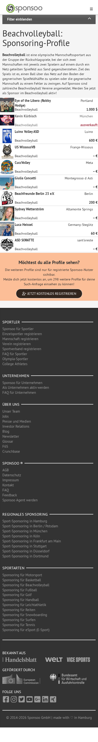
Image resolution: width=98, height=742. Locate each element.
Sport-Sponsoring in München (24, 531)
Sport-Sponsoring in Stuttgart (24, 546)
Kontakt (8, 485)
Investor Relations (15, 426)
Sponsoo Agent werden (20, 500)
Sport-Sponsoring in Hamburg (24, 521)
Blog (5, 431)
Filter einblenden (19, 19)
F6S (5, 446)
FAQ (5, 490)
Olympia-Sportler (15, 359)
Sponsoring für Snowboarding (24, 614)
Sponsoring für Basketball (21, 580)
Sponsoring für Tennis (18, 625)
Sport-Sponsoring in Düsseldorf (25, 551)
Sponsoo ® (12, 463)
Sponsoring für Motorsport (22, 575)
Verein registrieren (16, 344)
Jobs (5, 416)
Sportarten (13, 568)
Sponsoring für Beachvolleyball (25, 585)
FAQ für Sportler (14, 354)
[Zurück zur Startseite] (46, 8)
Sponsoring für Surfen (18, 619)
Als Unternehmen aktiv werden (25, 387)
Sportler (11, 322)
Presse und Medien (16, 421)
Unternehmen (15, 375)
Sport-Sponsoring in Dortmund (25, 556)
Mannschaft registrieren (20, 339)
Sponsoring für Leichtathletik (24, 604)
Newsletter (10, 436)
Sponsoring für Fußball (19, 590)
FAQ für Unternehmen (19, 392)
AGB (5, 470)
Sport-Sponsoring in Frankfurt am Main (31, 541)
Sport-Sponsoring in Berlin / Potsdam (30, 526)
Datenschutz (11, 475)
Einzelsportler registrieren (22, 334)
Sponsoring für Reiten (18, 609)
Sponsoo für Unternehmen (22, 382)
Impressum (10, 480)
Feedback (9, 495)
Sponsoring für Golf (17, 594)
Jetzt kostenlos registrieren (51, 293)
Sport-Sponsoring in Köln (21, 536)
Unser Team (11, 411)
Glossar (7, 441)
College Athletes (14, 364)
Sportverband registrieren (21, 349)
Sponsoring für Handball (20, 599)
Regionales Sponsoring (25, 514)
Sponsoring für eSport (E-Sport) (25, 630)
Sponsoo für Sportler (18, 329)
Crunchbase (11, 451)
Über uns (11, 404)
